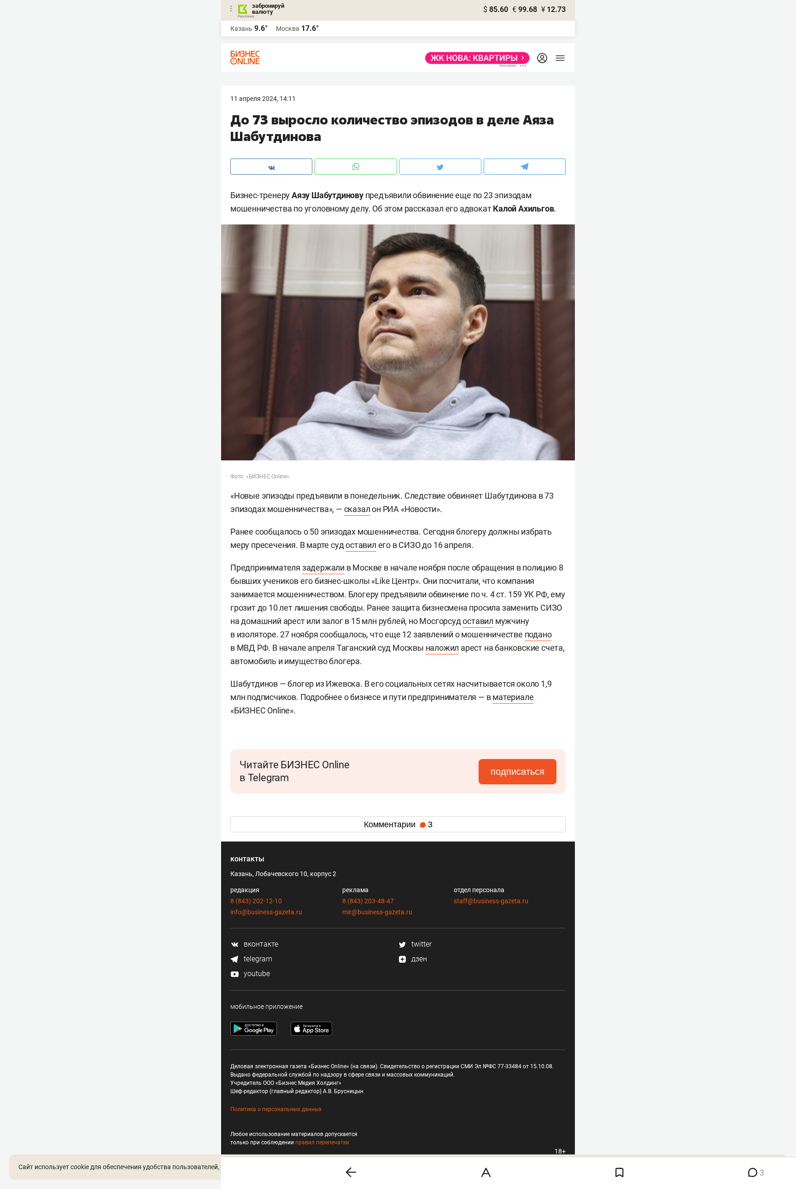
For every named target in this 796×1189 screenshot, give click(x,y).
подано (538, 634)
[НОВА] (475, 58)
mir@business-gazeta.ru (377, 912)
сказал (357, 509)
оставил (360, 545)
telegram (257, 958)
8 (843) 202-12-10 (256, 901)
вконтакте (260, 944)
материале (512, 697)
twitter (421, 944)
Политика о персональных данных (276, 1109)
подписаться (517, 771)
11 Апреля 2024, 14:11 (263, 98)
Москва (287, 28)
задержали (323, 567)
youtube (256, 973)
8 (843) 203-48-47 (368, 901)
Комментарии (398, 824)
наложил (442, 648)
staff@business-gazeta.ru (491, 901)
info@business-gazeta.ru (266, 912)
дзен (418, 958)
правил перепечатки (322, 1142)
